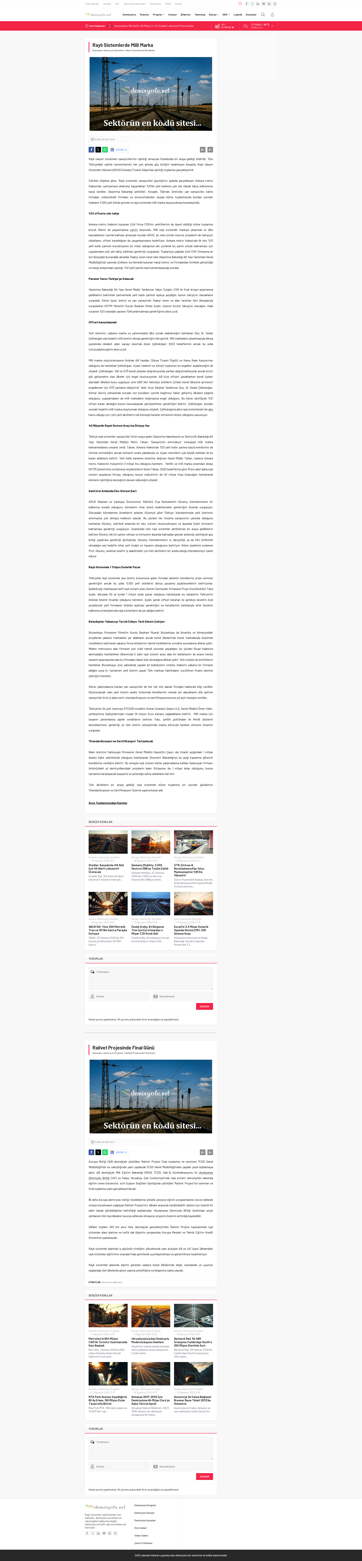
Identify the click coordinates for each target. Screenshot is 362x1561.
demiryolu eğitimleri (112, 1282)
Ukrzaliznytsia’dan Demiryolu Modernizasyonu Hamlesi (150, 1340)
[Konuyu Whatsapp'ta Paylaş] (105, 149)
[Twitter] (252, 4)
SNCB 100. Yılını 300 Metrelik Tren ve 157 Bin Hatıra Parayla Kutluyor (108, 930)
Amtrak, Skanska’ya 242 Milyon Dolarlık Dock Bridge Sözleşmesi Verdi (153, 25)
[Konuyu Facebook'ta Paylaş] (91, 149)
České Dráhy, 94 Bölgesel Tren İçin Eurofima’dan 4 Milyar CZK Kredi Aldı (147, 930)
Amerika (93, 857)
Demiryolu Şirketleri (114, 50)
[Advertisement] (249, 58)
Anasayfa (97, 50)
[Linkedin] (258, 4)
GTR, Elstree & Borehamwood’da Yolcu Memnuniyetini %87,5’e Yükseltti (189, 870)
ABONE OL (122, 149)
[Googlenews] (275, 4)
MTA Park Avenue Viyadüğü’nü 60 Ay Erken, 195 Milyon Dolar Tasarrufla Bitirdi (108, 1400)
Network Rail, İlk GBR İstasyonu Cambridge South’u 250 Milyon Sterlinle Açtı (193, 1342)
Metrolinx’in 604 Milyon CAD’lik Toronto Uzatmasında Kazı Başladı (108, 1342)
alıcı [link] (210, 409)
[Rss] (269, 4)
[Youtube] (263, 4)
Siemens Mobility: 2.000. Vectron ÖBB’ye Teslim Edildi (149, 866)
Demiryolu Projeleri (113, 1053)
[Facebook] (246, 4)
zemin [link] (134, 229)
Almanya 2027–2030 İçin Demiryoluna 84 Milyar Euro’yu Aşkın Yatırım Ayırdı (150, 1400)
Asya (176, 918)
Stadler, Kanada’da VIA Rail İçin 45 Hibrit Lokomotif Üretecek (106, 868)
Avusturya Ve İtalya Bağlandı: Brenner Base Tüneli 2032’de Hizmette (193, 1400)
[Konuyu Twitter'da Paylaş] (98, 149)
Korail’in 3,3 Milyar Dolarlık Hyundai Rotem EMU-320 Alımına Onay (191, 930)
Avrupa (135, 857)
